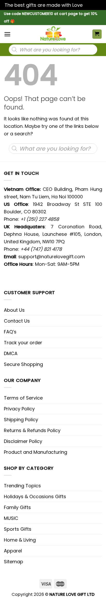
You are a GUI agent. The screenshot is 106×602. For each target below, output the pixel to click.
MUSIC (11, 518)
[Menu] (7, 34)
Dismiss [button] (92, 5)
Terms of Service (23, 398)
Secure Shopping (23, 364)
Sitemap (13, 561)
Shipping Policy (21, 419)
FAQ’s (10, 332)
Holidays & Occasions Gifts (35, 496)
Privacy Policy (19, 408)
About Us (14, 310)
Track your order (23, 342)
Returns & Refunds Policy (32, 430)
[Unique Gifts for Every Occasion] (53, 34)
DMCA (10, 353)
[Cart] (97, 34)
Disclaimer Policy (23, 441)
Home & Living (20, 540)
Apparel (13, 551)
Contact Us (17, 321)
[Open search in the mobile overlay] (53, 49)
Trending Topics (22, 485)
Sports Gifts (17, 529)
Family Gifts (17, 507)
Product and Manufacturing (35, 452)
